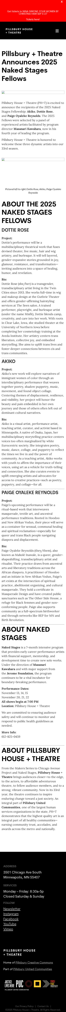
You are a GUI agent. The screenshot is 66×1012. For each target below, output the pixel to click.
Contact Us (43, 1006)
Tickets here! (33, 19)
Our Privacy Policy (24, 1006)
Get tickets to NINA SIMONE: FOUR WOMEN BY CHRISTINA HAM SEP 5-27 (33, 12)
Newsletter (12, 909)
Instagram (11, 914)
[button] (57, 31)
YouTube (9, 924)
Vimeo (8, 929)
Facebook (11, 919)
